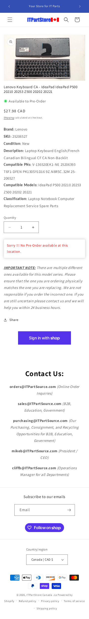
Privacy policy (50, 601)
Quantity (10, 218)
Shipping (9, 117)
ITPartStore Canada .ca (41, 595)
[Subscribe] (69, 510)
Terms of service (74, 601)
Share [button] (14, 320)
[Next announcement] (79, 6)
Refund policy (27, 601)
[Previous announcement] (9, 6)
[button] (9, 19)
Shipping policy (47, 608)
